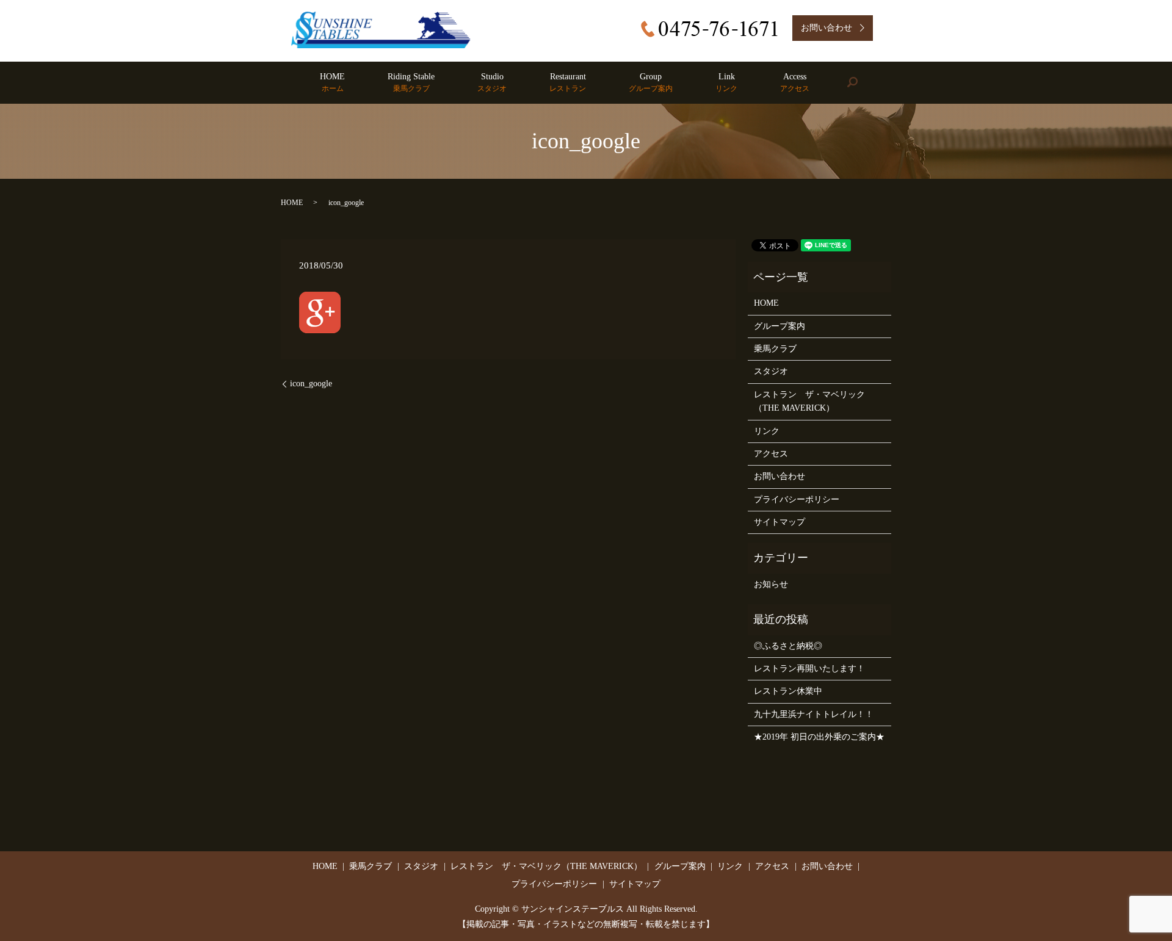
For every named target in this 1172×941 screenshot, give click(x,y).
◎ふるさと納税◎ (788, 646)
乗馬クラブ (775, 348)
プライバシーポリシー (796, 499)
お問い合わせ (779, 476)
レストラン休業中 (788, 691)
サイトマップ (779, 522)
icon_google (311, 383)
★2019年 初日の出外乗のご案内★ (819, 736)
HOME (332, 82)
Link (726, 82)
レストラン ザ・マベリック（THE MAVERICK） (809, 401)
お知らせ (771, 584)
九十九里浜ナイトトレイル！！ (814, 714)
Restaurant (567, 82)
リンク (767, 431)
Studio (492, 82)
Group (651, 82)
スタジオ (771, 371)
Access (794, 82)
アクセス (771, 453)
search (863, 82)
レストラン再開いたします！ (809, 668)
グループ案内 (779, 326)
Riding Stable (411, 82)
